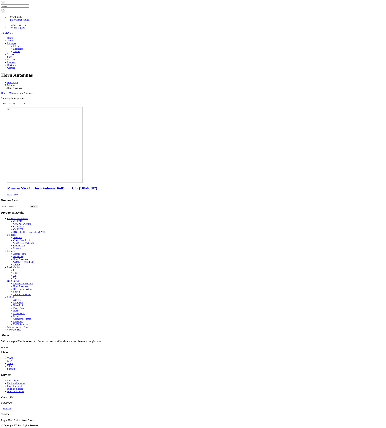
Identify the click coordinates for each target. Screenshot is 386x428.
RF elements (13, 281)
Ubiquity (11, 297)
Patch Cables (13, 267)
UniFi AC (18, 321)
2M (15, 278)
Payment (11, 62)
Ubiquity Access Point (17, 327)
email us (7, 408)
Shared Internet (14, 386)
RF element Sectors (22, 289)
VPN (9, 366)
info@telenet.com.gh (20, 20)
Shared (16, 51)
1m (14, 275)
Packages (11, 43)
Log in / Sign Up (18, 25)
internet (16, 46)
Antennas (17, 237)
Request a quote (17, 27)
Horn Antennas (20, 259)
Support (11, 369)
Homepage (12, 82)
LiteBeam (18, 302)
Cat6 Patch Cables (22, 224)
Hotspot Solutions (15, 391)
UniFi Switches (20, 324)
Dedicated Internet (16, 383)
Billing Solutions (15, 388)
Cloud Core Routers (22, 240)
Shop (9, 57)
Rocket (16, 310)
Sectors (16, 264)
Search (34, 206)
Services (11, 54)
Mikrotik (11, 234)
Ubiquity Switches (22, 319)
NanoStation (19, 305)
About (10, 40)
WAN (10, 358)
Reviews (11, 65)
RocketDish (19, 313)
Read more (12, 194)
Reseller (11, 59)
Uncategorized (14, 329)
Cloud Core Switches (23, 243)
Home (10, 38)
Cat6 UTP (18, 229)
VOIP (10, 363)
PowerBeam (19, 308)
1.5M (15, 272)
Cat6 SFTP (18, 226)
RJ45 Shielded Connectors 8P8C (29, 232)
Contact (11, 67)
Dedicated (18, 48)
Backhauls (18, 256)
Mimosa (11, 85)
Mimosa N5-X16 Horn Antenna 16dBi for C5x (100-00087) (52, 188)
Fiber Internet (13, 380)
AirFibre (17, 300)
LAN (9, 360)
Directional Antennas (23, 283)
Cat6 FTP (18, 221)
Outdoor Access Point (23, 262)
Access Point (19, 253)
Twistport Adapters (22, 294)
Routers (17, 248)
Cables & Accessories (17, 218)
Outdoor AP (19, 245)
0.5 (14, 270)
